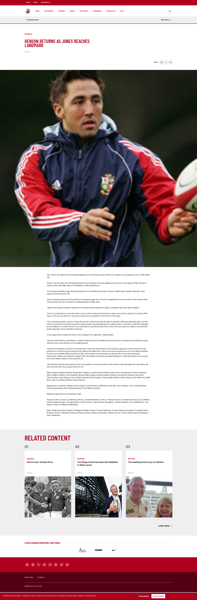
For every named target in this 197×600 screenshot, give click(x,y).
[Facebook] (32, 564)
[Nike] (114, 550)
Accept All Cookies (158, 596)
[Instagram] (27, 564)
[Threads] (61, 564)
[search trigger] (169, 11)
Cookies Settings (144, 596)
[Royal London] (82, 550)
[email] (170, 62)
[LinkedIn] (55, 564)
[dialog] (98, 596)
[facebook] (161, 62)
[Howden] (98, 550)
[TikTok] (44, 564)
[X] (38, 564)
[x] (166, 62)
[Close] (192, 596)
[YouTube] (50, 564)
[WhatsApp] (67, 564)
